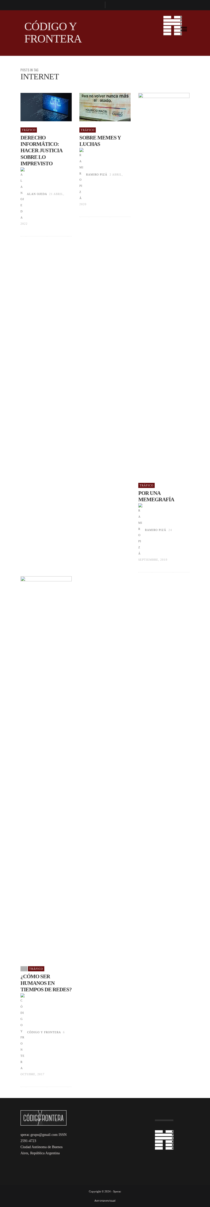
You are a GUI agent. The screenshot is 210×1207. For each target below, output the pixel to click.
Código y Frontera (44, 1032)
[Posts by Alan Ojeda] (22, 193)
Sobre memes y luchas (100, 141)
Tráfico (29, 130)
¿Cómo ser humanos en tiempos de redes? (46, 982)
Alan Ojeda (37, 193)
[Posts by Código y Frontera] (22, 1032)
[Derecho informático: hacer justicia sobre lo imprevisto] (38, 107)
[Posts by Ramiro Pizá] (81, 174)
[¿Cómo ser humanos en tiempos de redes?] (38, 768)
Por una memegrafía (156, 496)
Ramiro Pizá (96, 174)
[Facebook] (99, 5)
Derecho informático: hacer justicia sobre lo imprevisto (41, 151)
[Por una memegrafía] (155, 284)
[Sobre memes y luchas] (96, 107)
